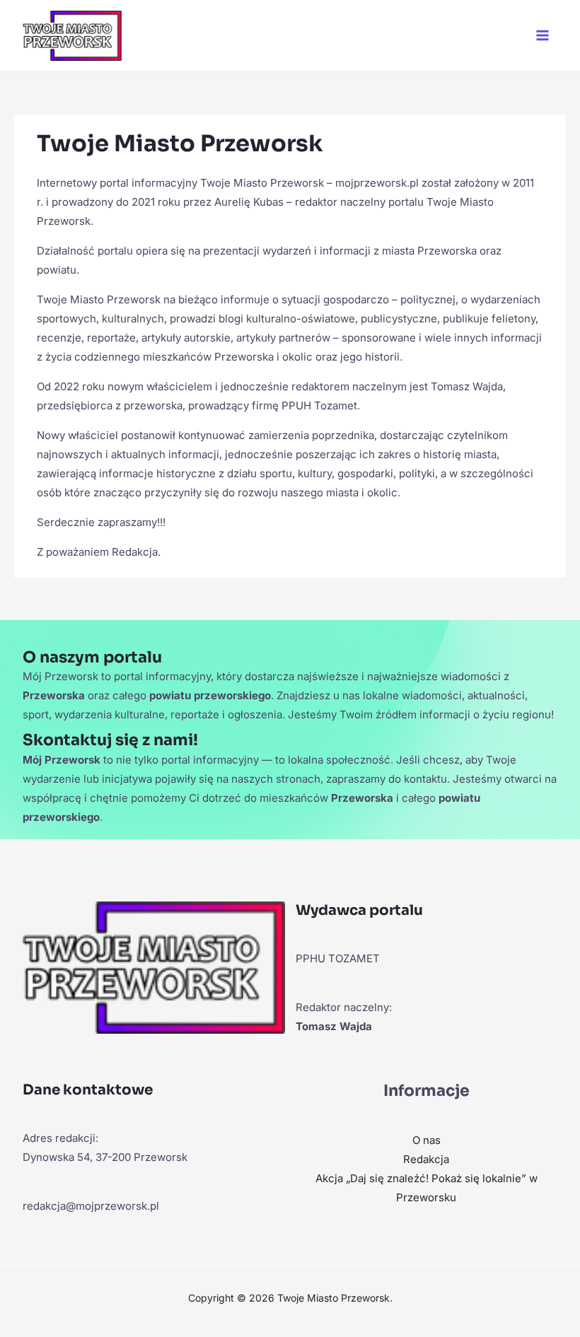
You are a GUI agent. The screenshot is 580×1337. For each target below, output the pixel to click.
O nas (426, 1140)
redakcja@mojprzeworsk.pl (91, 1206)
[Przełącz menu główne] (543, 36)
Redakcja (426, 1159)
